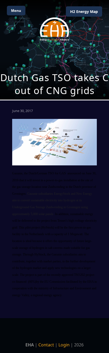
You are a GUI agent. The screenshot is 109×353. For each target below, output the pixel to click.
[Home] (54, 29)
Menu (16, 10)
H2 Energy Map (84, 11)
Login (64, 345)
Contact (46, 345)
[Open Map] (54, 50)
